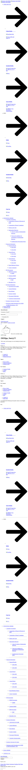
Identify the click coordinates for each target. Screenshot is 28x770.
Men (5, 764)
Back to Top (3, 765)
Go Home (3, 343)
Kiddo (7, 140)
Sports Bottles (9, 101)
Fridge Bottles (11, 31)
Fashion (7, 764)
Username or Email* (5, 312)
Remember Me (5, 316)
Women (2, 764)
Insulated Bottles (10, 65)
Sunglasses (12, 764)
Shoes (21, 764)
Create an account (11, 322)
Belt (19, 764)
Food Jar (8, 209)
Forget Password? (4, 321)
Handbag (16, 764)
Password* (3, 314)
